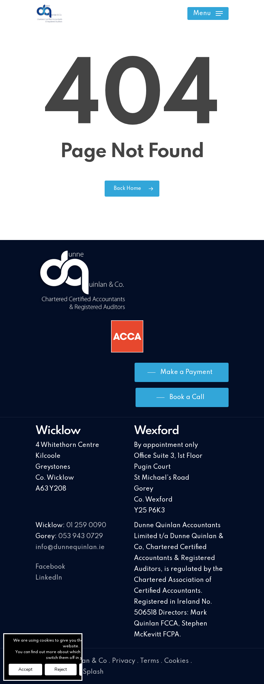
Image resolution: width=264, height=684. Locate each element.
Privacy (123, 661)
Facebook (50, 567)
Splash (93, 672)
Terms (149, 661)
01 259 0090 (86, 525)
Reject (60, 669)
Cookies (176, 661)
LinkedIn (48, 578)
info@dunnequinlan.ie (70, 547)
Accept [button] (25, 669)
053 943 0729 (80, 536)
